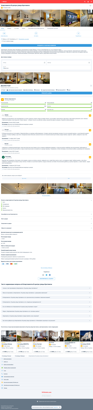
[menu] (91, 1)
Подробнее (55, 407)
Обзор (2, 28)
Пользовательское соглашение (7, 405)
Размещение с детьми (52, 28)
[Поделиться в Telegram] (46, 275)
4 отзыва (16, 28)
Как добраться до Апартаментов (36, 28)
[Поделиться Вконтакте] (49, 275)
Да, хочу (24, 178)
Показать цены (46, 93)
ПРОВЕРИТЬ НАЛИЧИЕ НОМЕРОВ (46, 45)
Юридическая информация (6, 407)
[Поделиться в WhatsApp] (43, 275)
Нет (69, 178)
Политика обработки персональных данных (9, 408)
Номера (9, 28)
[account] (88, 1)
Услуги (23, 28)
